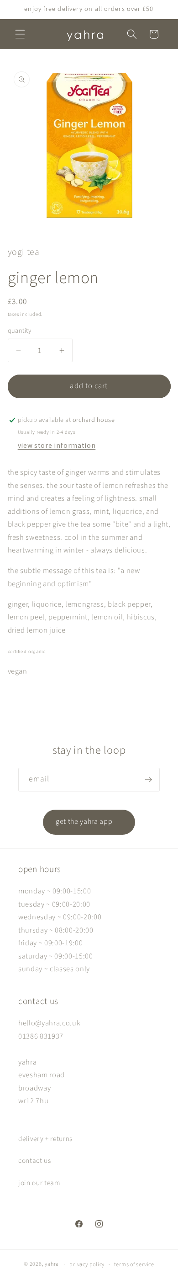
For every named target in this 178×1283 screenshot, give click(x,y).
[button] (20, 34)
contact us (34, 1161)
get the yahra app (89, 822)
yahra (52, 1264)
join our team (39, 1183)
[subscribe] (148, 779)
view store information (57, 445)
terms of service (134, 1264)
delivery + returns (45, 1139)
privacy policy (87, 1264)
